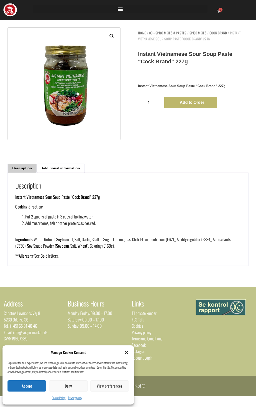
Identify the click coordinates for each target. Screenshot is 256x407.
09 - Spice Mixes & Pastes (167, 32)
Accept (27, 386)
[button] (126, 352)
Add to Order (192, 102)
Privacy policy (75, 398)
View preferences (109, 386)
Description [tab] (22, 168)
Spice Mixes (198, 32)
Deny (68, 386)
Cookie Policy (59, 398)
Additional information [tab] (61, 168)
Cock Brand (218, 32)
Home (142, 32)
